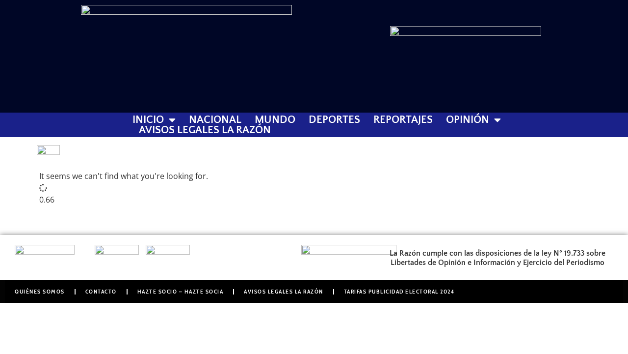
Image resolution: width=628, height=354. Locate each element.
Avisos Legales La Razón (205, 130)
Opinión (467, 120)
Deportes (334, 120)
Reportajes (403, 120)
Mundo (275, 120)
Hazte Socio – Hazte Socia (180, 291)
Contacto (101, 291)
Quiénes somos (40, 291)
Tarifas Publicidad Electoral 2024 (399, 291)
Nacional (215, 120)
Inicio (148, 120)
